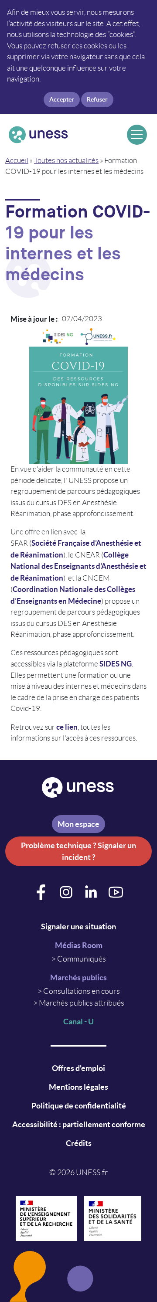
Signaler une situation (78, 926)
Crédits (79, 1143)
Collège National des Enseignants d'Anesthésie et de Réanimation (78, 566)
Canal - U (78, 1021)
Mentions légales (78, 1086)
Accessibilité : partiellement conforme (78, 1124)
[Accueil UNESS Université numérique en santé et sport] (64, 134)
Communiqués (81, 959)
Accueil (16, 160)
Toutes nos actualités (66, 160)
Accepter (61, 99)
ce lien (67, 727)
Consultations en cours (81, 991)
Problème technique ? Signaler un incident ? (78, 851)
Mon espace (78, 824)
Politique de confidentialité (78, 1105)
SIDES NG (115, 663)
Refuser (97, 99)
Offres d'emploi (78, 1068)
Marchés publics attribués (81, 1003)
